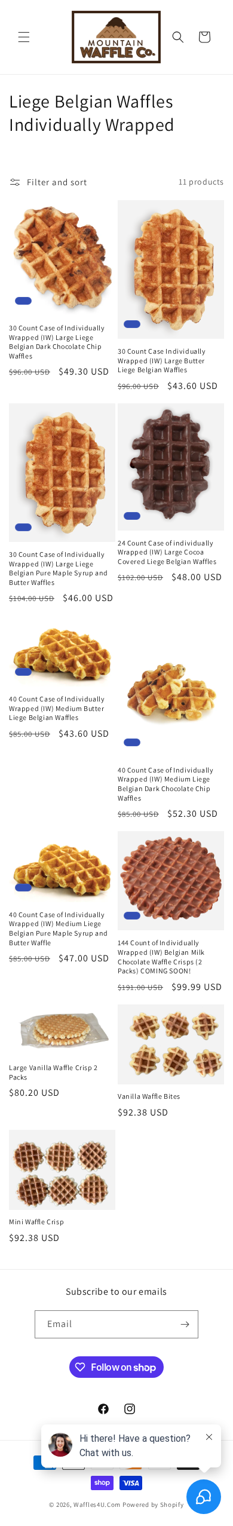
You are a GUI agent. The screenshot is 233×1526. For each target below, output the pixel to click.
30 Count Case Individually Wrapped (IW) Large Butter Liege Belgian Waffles (162, 360)
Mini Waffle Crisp (36, 1221)
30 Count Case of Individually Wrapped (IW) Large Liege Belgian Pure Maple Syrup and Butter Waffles (58, 568)
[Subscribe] (184, 1324)
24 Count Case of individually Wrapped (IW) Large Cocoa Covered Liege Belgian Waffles (167, 552)
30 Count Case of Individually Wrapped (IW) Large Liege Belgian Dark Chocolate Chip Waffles (57, 341)
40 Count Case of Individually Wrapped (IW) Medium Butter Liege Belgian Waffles (57, 708)
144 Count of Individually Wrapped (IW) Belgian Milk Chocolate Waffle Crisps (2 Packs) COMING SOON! (161, 956)
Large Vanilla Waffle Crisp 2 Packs (53, 1072)
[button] (24, 37)
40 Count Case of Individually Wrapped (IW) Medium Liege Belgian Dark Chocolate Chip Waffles (165, 783)
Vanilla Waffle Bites (149, 1096)
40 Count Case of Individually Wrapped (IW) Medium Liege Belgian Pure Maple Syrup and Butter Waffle (58, 928)
